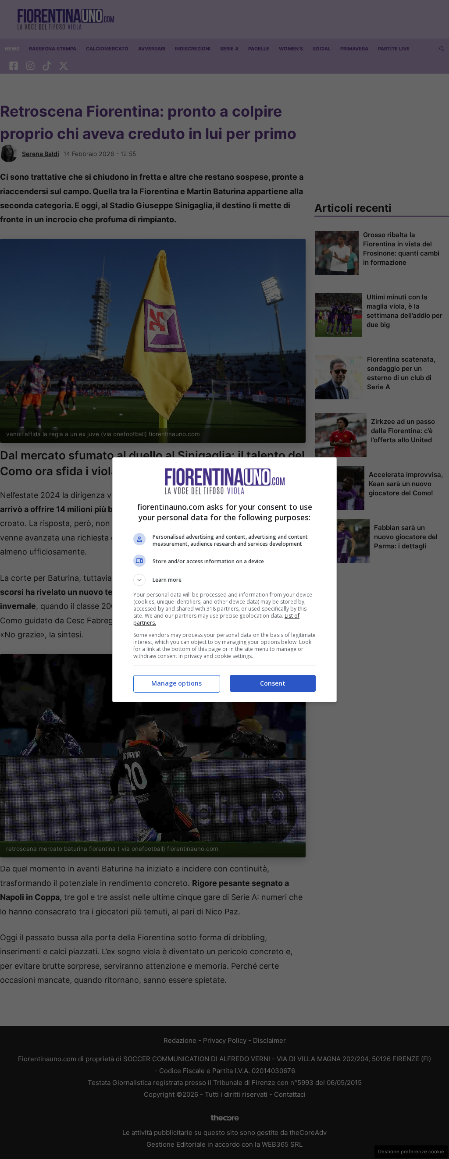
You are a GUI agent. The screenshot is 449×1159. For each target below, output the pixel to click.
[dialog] (224, 579)
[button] (224, 580)
